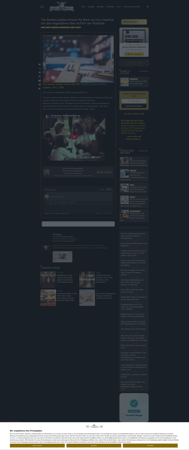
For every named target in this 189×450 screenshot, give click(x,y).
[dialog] (94, 436)
